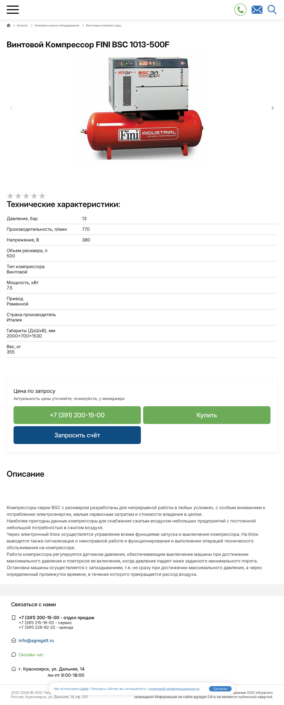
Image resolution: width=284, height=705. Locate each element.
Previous (11, 108)
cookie (84, 689)
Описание (25, 474)
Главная (8, 25)
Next (272, 108)
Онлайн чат (31, 654)
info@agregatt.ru (36, 640)
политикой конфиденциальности (174, 689)
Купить (207, 415)
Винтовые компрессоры (103, 25)
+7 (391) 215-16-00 (36, 622)
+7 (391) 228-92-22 (37, 627)
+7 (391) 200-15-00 (77, 415)
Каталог (22, 25)
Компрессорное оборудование (57, 25)
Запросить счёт (77, 435)
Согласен (220, 689)
